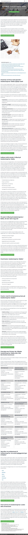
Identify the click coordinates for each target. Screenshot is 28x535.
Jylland (13, 511)
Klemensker (4, 477)
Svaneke (3, 476)
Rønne (3, 474)
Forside (15, 534)
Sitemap (23, 534)
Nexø (3, 470)
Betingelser (26, 534)
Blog (21, 534)
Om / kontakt (18, 534)
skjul (10, 62)
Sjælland (22, 511)
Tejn (2, 479)
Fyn (17, 511)
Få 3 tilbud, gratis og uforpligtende (14, 11)
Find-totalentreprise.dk (6, 1)
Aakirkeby (3, 472)
